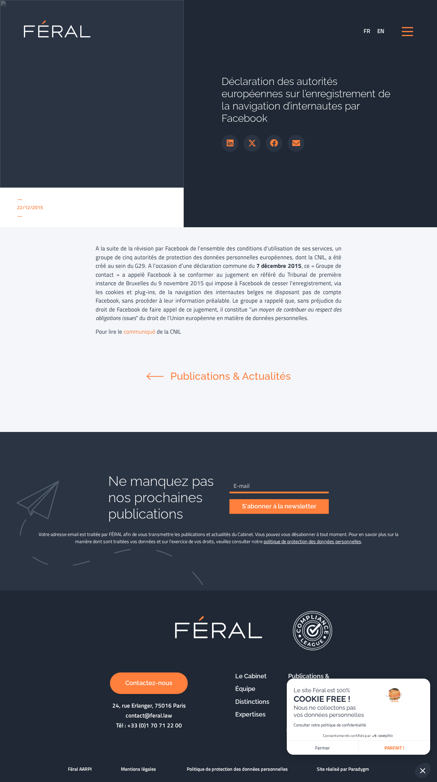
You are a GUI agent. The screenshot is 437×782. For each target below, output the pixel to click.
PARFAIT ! (394, 747)
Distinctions (252, 701)
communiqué (139, 331)
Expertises (250, 714)
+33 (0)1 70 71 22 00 (154, 725)
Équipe (245, 688)
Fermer (322, 747)
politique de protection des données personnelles (312, 541)
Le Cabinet (251, 676)
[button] (230, 143)
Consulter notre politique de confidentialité (330, 725)
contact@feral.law (149, 715)
